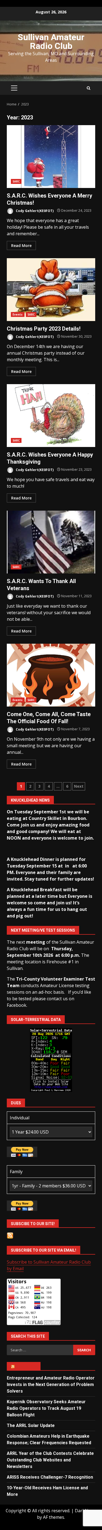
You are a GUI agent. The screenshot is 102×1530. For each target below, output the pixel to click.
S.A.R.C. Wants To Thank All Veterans (51, 542)
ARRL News (26, 1366)
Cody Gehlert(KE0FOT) (34, 210)
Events (18, 314)
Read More (21, 245)
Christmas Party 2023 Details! (51, 289)
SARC (16, 181)
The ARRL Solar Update (31, 1425)
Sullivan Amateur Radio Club (51, 41)
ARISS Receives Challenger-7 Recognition (50, 1477)
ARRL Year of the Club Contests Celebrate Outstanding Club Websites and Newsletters (50, 1460)
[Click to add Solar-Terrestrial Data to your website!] (51, 1060)
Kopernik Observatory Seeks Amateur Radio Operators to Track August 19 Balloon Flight (46, 1408)
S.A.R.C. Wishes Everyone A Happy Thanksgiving (51, 415)
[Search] (88, 88)
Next (79, 786)
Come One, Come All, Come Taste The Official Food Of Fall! (51, 675)
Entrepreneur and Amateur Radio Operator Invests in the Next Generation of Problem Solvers (51, 1384)
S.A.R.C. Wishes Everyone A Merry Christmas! (51, 156)
